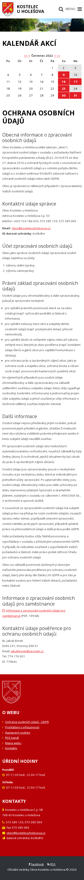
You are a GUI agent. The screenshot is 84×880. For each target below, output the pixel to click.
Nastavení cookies (17, 733)
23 (63, 89)
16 (63, 82)
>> (58, 56)
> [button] (55, 56)
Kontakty (11, 748)
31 (75, 95)
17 (75, 82)
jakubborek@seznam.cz (27, 651)
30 (63, 95)
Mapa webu (13, 743)
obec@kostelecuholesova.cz (31, 228)
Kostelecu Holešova (30, 9)
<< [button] (26, 56)
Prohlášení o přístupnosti (22, 727)
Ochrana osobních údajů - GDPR (27, 722)
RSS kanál (12, 738)
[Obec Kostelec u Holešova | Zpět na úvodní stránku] (7, 9)
